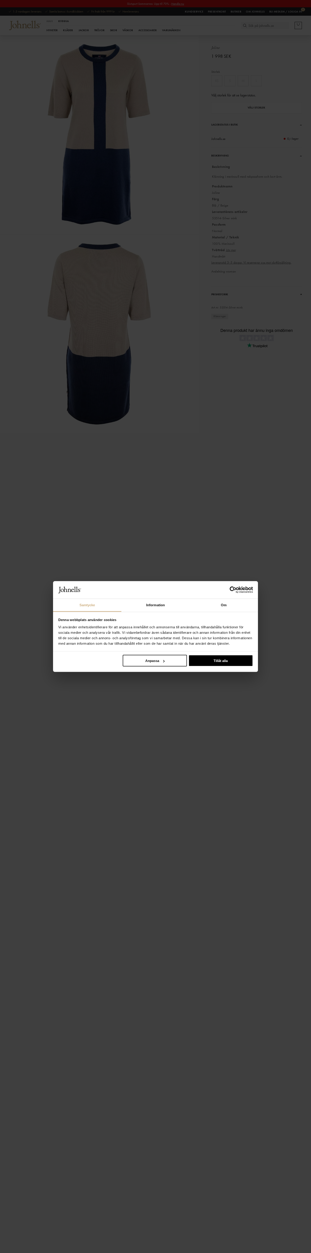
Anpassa (152, 661)
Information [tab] (155, 605)
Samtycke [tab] (87, 605)
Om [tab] (224, 605)
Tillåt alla (221, 661)
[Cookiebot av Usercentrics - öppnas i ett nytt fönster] (233, 589)
